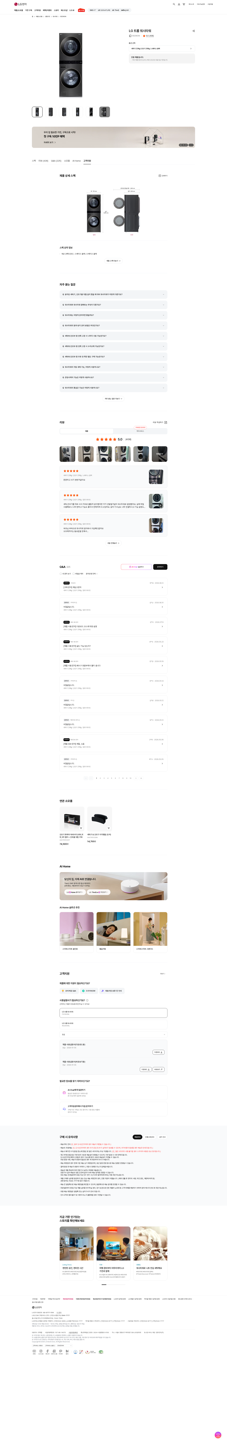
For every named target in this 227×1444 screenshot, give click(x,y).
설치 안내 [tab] (162, 1137)
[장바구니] (184, 4)
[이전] (189, 145)
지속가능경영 (201, 4)
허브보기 (103, 892)
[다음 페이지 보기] (136, 778)
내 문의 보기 (66, 574)
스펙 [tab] (34, 160)
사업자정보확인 (73, 1332)
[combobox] (113, 1034)
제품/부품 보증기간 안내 (113, 991)
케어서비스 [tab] (140, 430)
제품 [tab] (86, 431)
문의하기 (160, 567)
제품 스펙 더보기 (112, 261)
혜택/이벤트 (47, 10)
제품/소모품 (18, 10)
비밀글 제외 (79, 574)
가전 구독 (28, 10)
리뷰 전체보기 (112, 543)
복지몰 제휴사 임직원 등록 (152, 1299)
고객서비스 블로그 (50, 1345)
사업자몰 (210, 4)
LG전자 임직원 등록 (120, 1299)
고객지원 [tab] (87, 160)
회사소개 (191, 4)
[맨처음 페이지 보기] (86, 778)
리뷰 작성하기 (158, 422)
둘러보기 (79, 892)
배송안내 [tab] (137, 1137)
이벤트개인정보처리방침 (83, 1299)
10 (130, 778)
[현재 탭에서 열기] (113, 137)
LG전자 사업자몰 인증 (168, 1299)
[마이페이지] (179, 4)
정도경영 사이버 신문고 (185, 1299)
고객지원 (37, 10)
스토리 (56, 10)
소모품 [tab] (67, 160)
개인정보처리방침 (68, 1299)
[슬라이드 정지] (180, 145)
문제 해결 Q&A (70, 991)
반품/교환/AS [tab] (149, 1137)
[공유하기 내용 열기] (193, 30)
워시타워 (55, 16)
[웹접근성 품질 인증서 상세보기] (101, 1352)
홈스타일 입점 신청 (37, 1302)
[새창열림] (93, 10)
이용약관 (42, 1299)
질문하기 (138, 567)
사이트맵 (34, 1299)
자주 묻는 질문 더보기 (112, 399)
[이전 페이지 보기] (91, 778)
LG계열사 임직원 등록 (135, 1299)
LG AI (72, 10)
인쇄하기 (164, 176)
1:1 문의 (59, 1312)
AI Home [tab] (76, 160)
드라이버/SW (90, 991)
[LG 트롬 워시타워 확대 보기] (71, 65)
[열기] (87, 1000)
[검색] (174, 4)
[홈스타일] (80, 10)
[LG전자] (20, 4)
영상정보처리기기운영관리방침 (102, 1299)
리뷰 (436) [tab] (43, 160)
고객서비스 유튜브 (38, 1345)
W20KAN (63, 16)
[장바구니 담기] (81, 828)
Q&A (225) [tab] (56, 160)
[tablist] (113, 431)
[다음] (192, 145)
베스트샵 (64, 10)
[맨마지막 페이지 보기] (141, 778)
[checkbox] (61, 574)
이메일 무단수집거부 (54, 1299)
